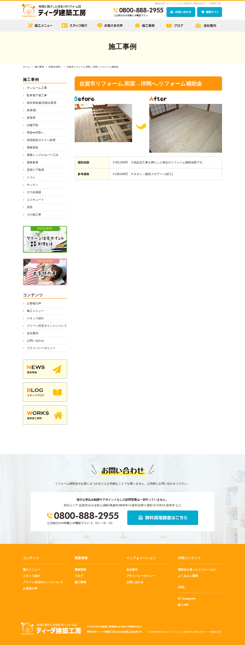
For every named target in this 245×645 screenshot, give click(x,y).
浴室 (30, 207)
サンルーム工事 (37, 87)
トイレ (31, 177)
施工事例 (80, 582)
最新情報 (80, 569)
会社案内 (32, 333)
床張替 (31, 117)
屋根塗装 (32, 147)
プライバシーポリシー (41, 348)
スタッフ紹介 (35, 318)
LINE (185, 604)
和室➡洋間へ (35, 132)
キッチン (32, 184)
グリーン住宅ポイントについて (47, 325)
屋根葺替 (32, 162)
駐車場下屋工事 (37, 95)
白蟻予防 (32, 125)
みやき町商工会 (125, 631)
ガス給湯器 (34, 192)
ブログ (79, 575)
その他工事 (34, 214)
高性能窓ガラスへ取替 (41, 140)
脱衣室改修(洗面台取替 (41, 102)
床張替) (31, 110)
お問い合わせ (35, 340)
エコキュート (35, 199)
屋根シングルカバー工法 (42, 154)
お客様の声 (34, 303)
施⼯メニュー (35, 310)
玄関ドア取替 (35, 169)
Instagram (188, 598)
